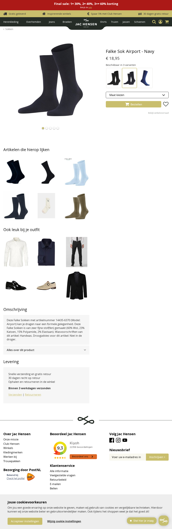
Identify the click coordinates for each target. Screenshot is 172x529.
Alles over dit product (20, 350)
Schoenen (139, 21)
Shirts (103, 21)
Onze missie (10, 439)
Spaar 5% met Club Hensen (106, 13)
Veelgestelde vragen (62, 475)
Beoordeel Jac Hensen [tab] (68, 434)
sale (90, 7)
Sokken (9, 29)
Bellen (54, 488)
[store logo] (86, 24)
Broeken (67, 21)
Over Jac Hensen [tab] (17, 434)
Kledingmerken (13, 452)
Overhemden (33, 21)
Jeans (52, 21)
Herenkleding (10, 21)
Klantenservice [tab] (62, 466)
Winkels (8, 448)
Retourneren (33, 394)
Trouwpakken (11, 461)
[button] (160, 22)
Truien (114, 21)
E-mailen (55, 484)
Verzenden (15, 394)
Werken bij (10, 457)
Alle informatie (59, 471)
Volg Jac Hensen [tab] (122, 434)
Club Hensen (11, 444)
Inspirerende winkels (59, 13)
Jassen (126, 21)
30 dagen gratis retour (156, 13)
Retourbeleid (58, 480)
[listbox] (137, 95)
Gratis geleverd (17, 13)
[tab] (46, 350)
